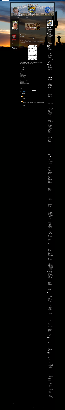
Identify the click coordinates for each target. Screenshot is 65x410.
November (50, 395)
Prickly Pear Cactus (49, 146)
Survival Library (50, 31)
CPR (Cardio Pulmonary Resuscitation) (49, 188)
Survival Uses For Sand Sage (50, 159)
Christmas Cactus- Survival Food (50, 118)
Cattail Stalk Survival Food (49, 124)
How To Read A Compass (50, 273)
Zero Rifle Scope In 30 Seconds (50, 214)
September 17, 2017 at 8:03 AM (33, 95)
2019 (48, 353)
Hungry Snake (30, 104)
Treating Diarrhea (50, 179)
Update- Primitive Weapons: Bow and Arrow (50, 200)
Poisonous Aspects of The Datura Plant (50, 340)
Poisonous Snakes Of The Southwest (50, 342)
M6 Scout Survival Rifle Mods (50, 42)
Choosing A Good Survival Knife (50, 222)
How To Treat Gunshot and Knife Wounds (50, 161)
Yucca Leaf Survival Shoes (50, 305)
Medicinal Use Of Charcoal (50, 191)
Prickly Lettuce (50, 102)
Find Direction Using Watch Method (49, 282)
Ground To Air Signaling (49, 322)
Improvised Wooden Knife (49, 231)
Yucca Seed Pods (50, 128)
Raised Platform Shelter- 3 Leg (50, 51)
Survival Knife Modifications (49, 217)
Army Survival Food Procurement (50, 108)
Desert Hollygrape (50, 125)
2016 (48, 357)
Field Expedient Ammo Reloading (50, 212)
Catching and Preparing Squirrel (50, 137)
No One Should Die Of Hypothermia (50, 163)
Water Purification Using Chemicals (50, 80)
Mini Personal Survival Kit (49, 38)
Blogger (44, 407)
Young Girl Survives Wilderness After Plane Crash (50, 329)
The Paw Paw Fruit (50, 121)
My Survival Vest (50, 43)
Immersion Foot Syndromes (50, 366)
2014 (48, 359)
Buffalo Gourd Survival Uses (49, 115)
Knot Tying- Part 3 (50, 267)
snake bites (24, 91)
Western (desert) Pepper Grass (50, 143)
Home (33, 122)
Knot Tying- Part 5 (50, 265)
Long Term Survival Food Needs (50, 103)
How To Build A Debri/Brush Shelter (50, 58)
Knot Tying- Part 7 (50, 263)
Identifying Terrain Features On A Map (50, 278)
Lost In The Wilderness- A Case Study (50, 332)
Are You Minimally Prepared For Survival (50, 335)
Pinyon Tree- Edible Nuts (49, 154)
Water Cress (49, 130)
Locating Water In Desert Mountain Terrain (50, 82)
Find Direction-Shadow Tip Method (50, 289)
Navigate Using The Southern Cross (50, 285)
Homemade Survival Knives (50, 218)
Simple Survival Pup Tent (50, 56)
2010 (48, 363)
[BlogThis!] (33, 90)
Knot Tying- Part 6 (50, 264)
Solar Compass (50, 274)
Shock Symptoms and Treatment (50, 176)
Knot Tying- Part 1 (50, 269)
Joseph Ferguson (26, 95)
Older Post (43, 122)
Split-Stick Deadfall (50, 257)
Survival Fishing (50, 122)
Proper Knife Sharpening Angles (50, 207)
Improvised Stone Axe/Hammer (50, 225)
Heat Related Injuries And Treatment (50, 386)
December (50, 364)
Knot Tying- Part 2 (50, 268)
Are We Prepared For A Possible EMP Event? (50, 307)
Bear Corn (49, 129)
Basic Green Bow (50, 236)
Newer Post (22, 122)
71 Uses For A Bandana (49, 303)
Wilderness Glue (50, 312)
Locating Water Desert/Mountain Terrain (50, 95)
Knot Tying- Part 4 (50, 266)
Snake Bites (50, 382)
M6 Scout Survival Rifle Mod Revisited (50, 35)
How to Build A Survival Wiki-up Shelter (50, 54)
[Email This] (32, 90)
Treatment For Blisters (49, 181)
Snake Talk (49, 343)
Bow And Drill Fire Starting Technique (50, 73)
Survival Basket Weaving (50, 298)
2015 (48, 358)
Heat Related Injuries (49, 186)
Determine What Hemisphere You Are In (50, 280)
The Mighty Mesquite (49, 141)
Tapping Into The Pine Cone (50, 110)
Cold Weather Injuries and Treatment (49, 174)
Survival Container (50, 311)
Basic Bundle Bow (50, 233)
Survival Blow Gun (50, 223)
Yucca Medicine (50, 172)
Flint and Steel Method (50, 69)
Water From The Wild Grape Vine (50, 84)
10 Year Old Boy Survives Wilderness (50, 324)
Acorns (48, 138)
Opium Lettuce (50, 157)
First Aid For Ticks (50, 384)
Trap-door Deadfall (50, 258)
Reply (24, 98)
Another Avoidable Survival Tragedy (50, 326)
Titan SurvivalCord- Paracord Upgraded (50, 195)
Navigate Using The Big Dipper (50, 287)
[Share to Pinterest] (35, 90)
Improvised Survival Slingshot (50, 229)
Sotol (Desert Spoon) (49, 140)
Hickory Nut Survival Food (49, 120)
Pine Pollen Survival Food (49, 127)
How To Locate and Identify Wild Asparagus (50, 135)
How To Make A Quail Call (50, 220)
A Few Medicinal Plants (50, 376)
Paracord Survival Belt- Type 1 (50, 309)
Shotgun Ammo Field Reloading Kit (50, 208)
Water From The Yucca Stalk (50, 88)
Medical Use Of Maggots (50, 167)
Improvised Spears (50, 232)
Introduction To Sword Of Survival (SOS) (50, 29)
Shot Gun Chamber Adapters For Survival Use (50, 198)
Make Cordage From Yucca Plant (50, 316)
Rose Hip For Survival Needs (50, 112)
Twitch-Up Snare (50, 250)
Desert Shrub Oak (50, 113)
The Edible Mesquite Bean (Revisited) (50, 132)
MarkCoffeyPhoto (36, 407)
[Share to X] (34, 90)
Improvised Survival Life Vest (50, 296)
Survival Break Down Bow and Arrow (50, 227)
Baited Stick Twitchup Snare (50, 244)
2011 (48, 362)
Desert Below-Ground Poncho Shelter (50, 62)
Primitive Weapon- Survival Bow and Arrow (50, 204)
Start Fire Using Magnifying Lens (50, 71)
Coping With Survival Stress (50, 165)
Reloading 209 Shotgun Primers (50, 210)
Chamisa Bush (50, 152)
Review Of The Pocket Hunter (50, 202)
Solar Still (49, 98)
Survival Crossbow (50, 215)
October (50, 396)
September (50, 397)
